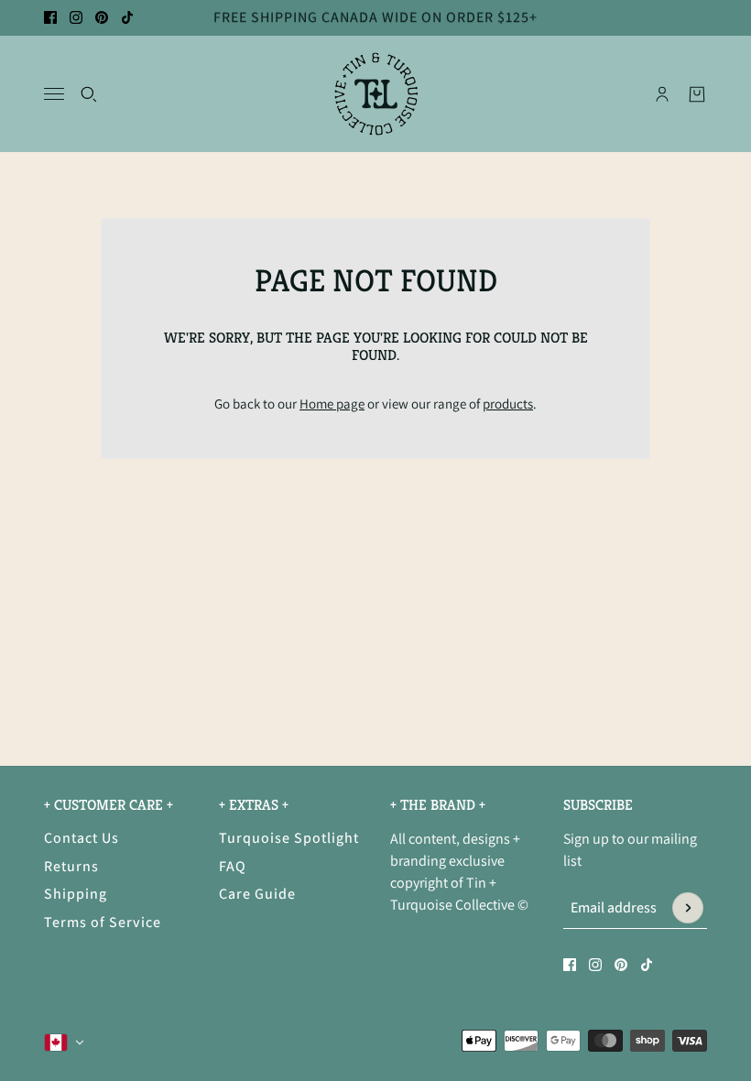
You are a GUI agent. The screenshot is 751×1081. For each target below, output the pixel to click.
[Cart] (697, 93)
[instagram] (76, 17)
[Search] (89, 93)
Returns (71, 866)
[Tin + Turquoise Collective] (375, 93)
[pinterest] (102, 17)
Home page (332, 403)
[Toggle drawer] (54, 94)
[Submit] (687, 907)
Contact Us (81, 837)
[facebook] (50, 17)
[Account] (662, 93)
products (508, 403)
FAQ (232, 866)
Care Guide (257, 893)
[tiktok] (127, 17)
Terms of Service (102, 922)
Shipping (75, 893)
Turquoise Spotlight (289, 837)
